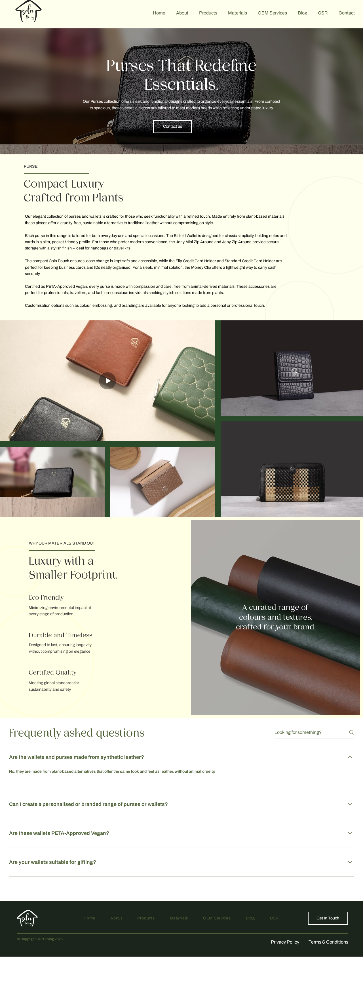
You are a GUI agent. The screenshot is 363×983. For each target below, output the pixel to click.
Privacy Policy (285, 942)
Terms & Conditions (328, 942)
